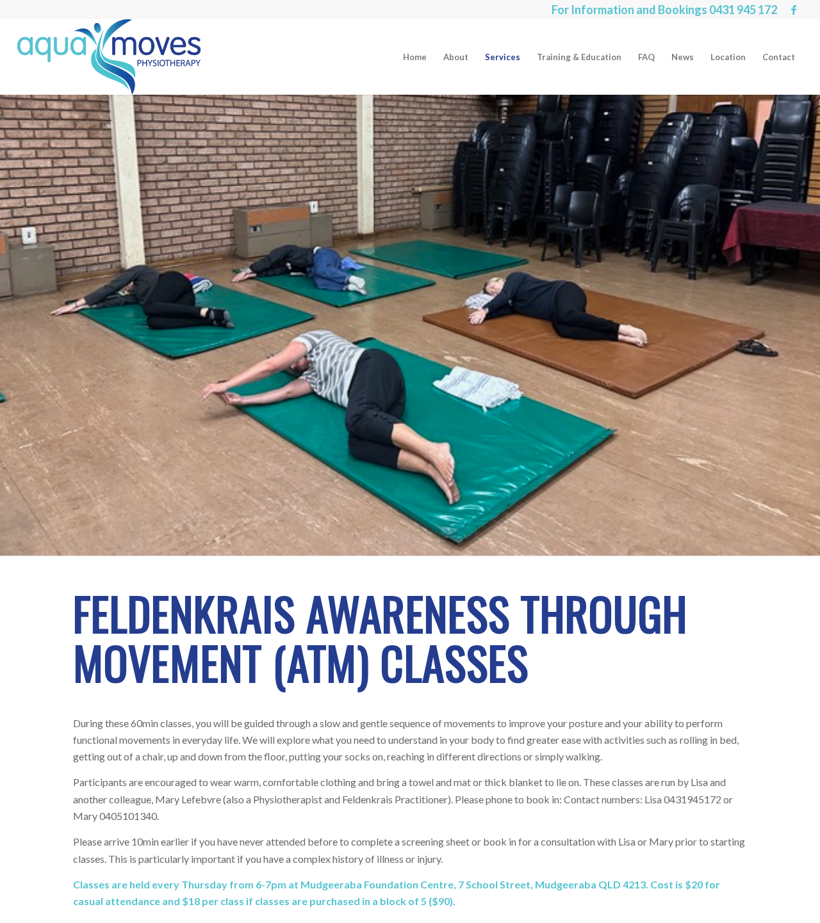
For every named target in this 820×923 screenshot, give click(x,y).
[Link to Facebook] (793, 9)
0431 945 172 (743, 10)
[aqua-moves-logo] (109, 57)
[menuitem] (415, 57)
